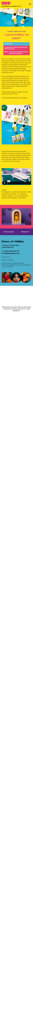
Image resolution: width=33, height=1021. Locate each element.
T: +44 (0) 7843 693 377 (10, 251)
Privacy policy (6, 257)
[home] (6, 3)
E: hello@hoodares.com (10, 253)
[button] (29, 4)
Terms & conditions (7, 260)
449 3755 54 (13, 265)
